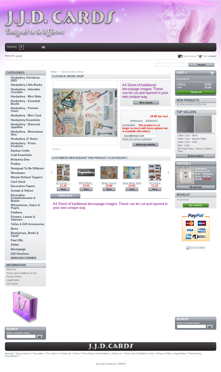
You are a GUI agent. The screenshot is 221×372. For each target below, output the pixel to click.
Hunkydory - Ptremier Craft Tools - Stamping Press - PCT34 (203, 172)
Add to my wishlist (145, 144)
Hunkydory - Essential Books (25, 102)
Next (169, 172)
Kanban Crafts (20, 150)
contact (26, 64)
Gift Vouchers (20, 253)
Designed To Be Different (27, 168)
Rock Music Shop (132, 183)
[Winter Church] (109, 180)
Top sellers (186, 112)
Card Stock (18, 181)
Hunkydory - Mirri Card (26, 115)
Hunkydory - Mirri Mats (26, 96)
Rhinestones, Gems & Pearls (25, 206)
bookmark (54, 64)
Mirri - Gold (183, 145)
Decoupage (18, 249)
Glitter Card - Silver (188, 135)
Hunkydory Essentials (25, 120)
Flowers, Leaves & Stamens (23, 218)
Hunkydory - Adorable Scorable (25, 91)
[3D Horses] (154, 180)
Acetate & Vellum (22, 190)
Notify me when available (137, 139)
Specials (184, 163)
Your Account (189, 56)
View (63, 189)
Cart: (205, 56)
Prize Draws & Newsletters (96, 353)
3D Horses (155, 183)
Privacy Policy (13, 276)
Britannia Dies (20, 159)
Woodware (18, 173)
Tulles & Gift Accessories (27, 224)
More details (146, 102)
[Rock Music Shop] (131, 180)
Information (16, 265)
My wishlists (195, 205)
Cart (180, 72)
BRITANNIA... (86, 183)
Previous (51, 172)
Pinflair (16, 163)
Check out (196, 92)
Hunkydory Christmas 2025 (25, 79)
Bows (14, 228)
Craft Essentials (21, 155)
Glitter (15, 244)
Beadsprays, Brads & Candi (25, 234)
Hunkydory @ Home (24, 138)
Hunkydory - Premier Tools (24, 110)
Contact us (65, 353)
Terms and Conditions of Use (21, 273)
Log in (19, 55)
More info (65, 195)
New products (188, 100)
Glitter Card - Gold (187, 142)
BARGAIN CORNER (23, 258)
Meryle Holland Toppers (27, 177)
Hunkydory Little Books (26, 84)
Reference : (137, 120)
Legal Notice (12, 280)
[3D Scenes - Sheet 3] (63, 180)
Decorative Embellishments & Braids (23, 198)
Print (58, 149)
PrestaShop (11, 356)
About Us (11, 269)
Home (12, 64)
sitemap (40, 64)
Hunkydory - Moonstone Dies (27, 133)
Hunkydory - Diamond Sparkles (25, 126)
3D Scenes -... (63, 183)
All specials (195, 187)
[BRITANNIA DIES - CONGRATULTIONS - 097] (86, 180)
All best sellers (196, 156)
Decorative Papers (23, 186)
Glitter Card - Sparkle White (192, 138)
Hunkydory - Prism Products (23, 145)
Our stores (12, 283)
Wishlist (183, 194)
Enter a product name (18, 333)
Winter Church (109, 183)
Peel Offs (17, 240)
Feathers (16, 212)
